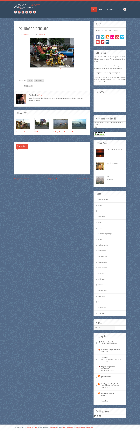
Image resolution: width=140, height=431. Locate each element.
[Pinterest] (102, 42)
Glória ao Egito (106, 376)
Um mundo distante (107, 393)
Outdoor (37, 132)
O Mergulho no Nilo (59, 132)
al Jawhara (110, 9)
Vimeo (30, 12)
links (100, 9)
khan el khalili (102, 268)
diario (100, 222)
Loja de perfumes (112, 163)
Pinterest (26, 12)
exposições (102, 250)
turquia (100, 302)
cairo (100, 205)
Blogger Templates (67, 427)
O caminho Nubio (22, 132)
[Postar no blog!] (27, 86)
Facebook (15, 12)
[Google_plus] (98, 42)
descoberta (101, 216)
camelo (100, 211)
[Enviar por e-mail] (25, 86)
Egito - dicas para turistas (115, 149)
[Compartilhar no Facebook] (31, 86)
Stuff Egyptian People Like (110, 384)
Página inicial (52, 179)
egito (30, 80)
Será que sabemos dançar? (109, 344)
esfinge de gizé (103, 245)
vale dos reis (102, 307)
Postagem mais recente (21, 179)
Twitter (19, 12)
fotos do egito (39, 80)
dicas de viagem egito (105, 233)
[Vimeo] (122, 37)
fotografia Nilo (102, 256)
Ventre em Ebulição (107, 342)
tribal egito (101, 296)
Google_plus (23, 12)
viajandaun (104, 401)
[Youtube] (117, 37)
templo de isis (102, 290)
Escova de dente (106, 378)
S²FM (40, 94)
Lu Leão (59, 69)
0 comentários (41, 34)
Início (94, 9)
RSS (34, 12)
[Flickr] (112, 37)
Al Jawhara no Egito (30, 427)
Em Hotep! (104, 357)
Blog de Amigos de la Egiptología (108, 367)
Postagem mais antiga (83, 179)
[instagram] (107, 42)
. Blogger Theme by (47, 427)
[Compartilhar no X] (29, 86)
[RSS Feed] (107, 37)
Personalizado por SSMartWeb (83, 427)
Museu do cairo (103, 199)
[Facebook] (98, 37)
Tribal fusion (104, 351)
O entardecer (76, 132)
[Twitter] (102, 37)
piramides (101, 273)
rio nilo (100, 285)
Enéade (103, 395)
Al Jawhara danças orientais (110, 349)
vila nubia (101, 313)
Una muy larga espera (107, 370)
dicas (100, 228)
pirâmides (101, 279)
